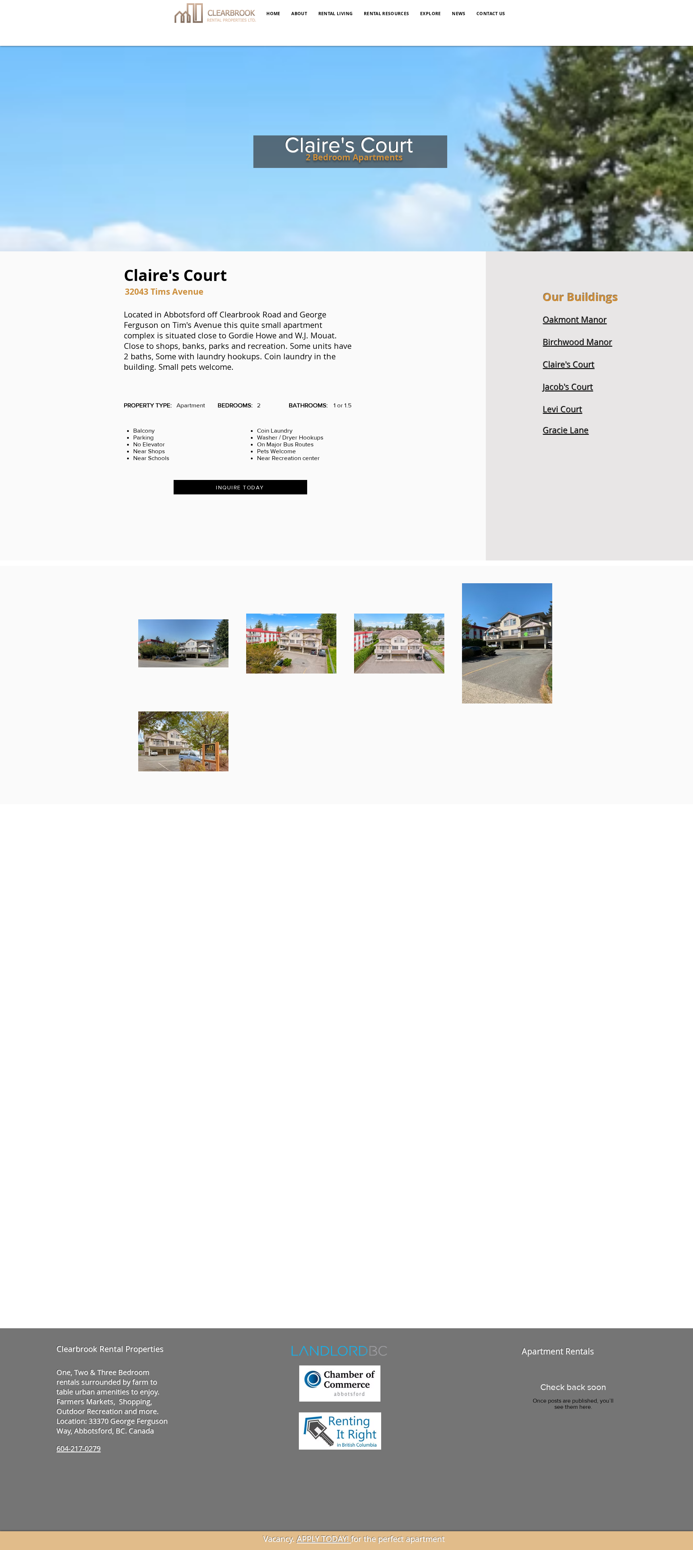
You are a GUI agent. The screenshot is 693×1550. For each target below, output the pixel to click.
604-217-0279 (78, 1448)
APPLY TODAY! (324, 1538)
